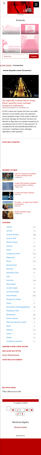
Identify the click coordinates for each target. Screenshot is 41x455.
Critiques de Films (13, 253)
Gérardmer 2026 (12, 272)
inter (8, 276)
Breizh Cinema (11, 242)
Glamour (9, 330)
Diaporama (10, 257)
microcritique (11, 295)
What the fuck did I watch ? (16, 322)
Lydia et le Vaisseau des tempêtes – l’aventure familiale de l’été (26, 174)
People (9, 337)
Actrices (9, 231)
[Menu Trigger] (36, 4)
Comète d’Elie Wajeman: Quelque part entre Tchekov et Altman (25, 184)
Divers (8, 261)
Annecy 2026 (11, 238)
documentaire (11, 265)
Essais (8, 326)
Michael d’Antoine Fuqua (23, 212)
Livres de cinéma (12, 291)
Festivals (9, 269)
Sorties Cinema (12, 318)
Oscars (8, 303)
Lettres (9, 333)
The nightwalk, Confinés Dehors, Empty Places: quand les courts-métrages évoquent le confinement (19, 103)
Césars (8, 250)
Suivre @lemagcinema (10, 355)
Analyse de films (12, 234)
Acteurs (9, 227)
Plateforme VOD (12, 311)
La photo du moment (14, 341)
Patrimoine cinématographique (18, 307)
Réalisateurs (11, 314)
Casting (9, 246)
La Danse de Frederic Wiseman (24, 193)
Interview (10, 280)
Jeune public (11, 284)
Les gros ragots (12, 288)
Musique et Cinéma (13, 299)
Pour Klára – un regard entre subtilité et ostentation (26, 203)
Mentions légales (20, 427)
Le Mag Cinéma (6, 65)
